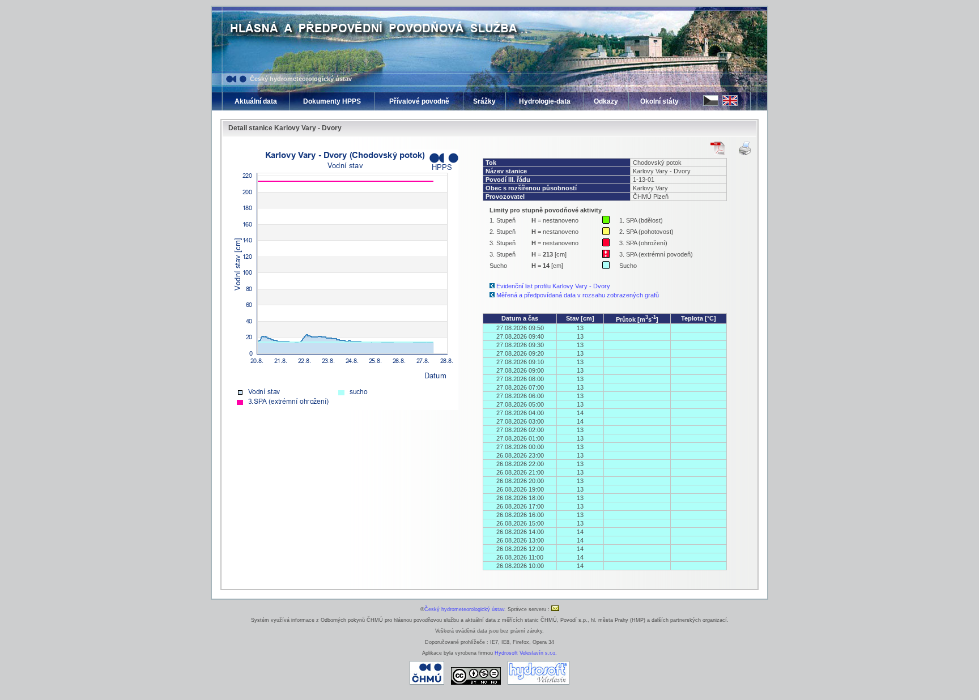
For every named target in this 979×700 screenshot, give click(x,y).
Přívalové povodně (419, 101)
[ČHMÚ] (427, 683)
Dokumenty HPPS (332, 101)
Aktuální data (256, 101)
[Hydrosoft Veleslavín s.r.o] (538, 683)
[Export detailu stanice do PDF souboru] (717, 148)
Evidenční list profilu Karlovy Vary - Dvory (553, 286)
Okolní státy (659, 101)
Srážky (484, 101)
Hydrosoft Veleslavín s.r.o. (526, 653)
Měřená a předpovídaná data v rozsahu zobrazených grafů (577, 295)
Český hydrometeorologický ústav (301, 78)
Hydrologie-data (545, 101)
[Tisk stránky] (745, 148)
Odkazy (606, 101)
